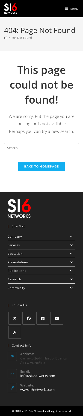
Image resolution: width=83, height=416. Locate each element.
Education (15, 253)
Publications (17, 271)
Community (16, 288)
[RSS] (14, 332)
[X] (14, 318)
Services (14, 245)
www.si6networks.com (37, 389)
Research (14, 279)
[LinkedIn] (42, 318)
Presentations (18, 262)
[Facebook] (28, 318)
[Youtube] (56, 318)
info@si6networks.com (37, 376)
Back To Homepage (41, 166)
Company (15, 236)
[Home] (5, 38)
